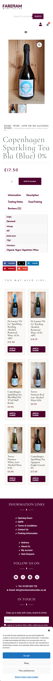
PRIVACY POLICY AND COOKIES (26, 677)
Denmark (11, 221)
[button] (49, 630)
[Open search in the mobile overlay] (27, 16)
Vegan (18, 249)
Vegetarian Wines (30, 249)
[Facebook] (16, 577)
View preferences (26, 670)
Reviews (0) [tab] (14, 208)
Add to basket (30, 181)
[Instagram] (23, 577)
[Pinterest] (30, 577)
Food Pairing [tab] (35, 201)
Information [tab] (14, 195)
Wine (16, 125)
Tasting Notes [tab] (15, 201)
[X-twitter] (37, 577)
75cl (8, 240)
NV (8, 230)
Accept (26, 655)
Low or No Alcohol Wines (26, 126)
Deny (26, 663)
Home (7, 125)
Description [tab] (32, 195)
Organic (10, 249)
